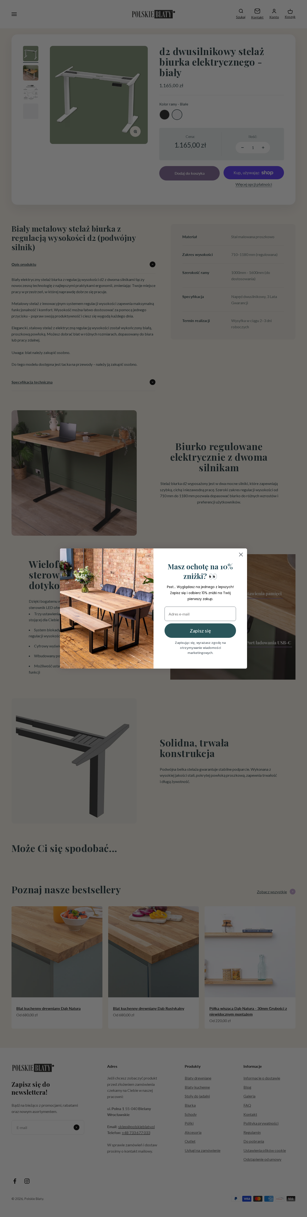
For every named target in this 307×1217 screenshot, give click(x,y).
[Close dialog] (241, 554)
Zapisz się (200, 630)
